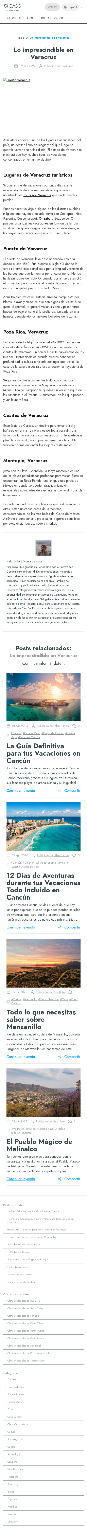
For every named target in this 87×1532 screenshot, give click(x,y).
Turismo (11, 1379)
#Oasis (64, 999)
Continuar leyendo (20, 790)
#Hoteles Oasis (31, 733)
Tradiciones (13, 1477)
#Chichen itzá (31, 863)
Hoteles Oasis (14, 1402)
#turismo (26, 1133)
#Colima (16, 999)
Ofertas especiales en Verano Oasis (25, 1331)
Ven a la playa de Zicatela (21, 1282)
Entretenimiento (15, 1394)
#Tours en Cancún (29, 737)
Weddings (12, 1507)
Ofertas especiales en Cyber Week (25, 1323)
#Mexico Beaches (48, 999)
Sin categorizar (15, 1439)
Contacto (52, 6)
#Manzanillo (30, 999)
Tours (10, 1409)
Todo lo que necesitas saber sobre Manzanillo (31, 1237)
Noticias (11, 1514)
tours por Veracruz (37, 195)
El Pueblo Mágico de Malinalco (23, 1244)
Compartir (72, 790)
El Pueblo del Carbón (18, 1252)
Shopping (12, 1484)
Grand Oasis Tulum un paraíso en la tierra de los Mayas (36, 1229)
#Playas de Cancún (52, 733)
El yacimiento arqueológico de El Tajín (27, 1259)
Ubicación (12, 1522)
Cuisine (11, 1447)
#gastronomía (48, 863)
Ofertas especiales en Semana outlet (26, 1361)
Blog (30, 18)
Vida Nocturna (15, 1469)
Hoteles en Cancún (52, 18)
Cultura (11, 1432)
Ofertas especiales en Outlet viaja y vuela (28, 1353)
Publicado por (58, 66)
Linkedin (65, 622)
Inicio (21, 38)
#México (30, 1129)
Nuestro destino (15, 1387)
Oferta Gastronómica (18, 1424)
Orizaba (45, 218)
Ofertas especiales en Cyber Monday (26, 1338)
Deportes (12, 1499)
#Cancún (16, 733)
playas (10, 1492)
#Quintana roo (30, 867)
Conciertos (12, 1462)
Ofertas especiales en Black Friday (25, 1308)
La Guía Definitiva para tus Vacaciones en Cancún (33, 1211)
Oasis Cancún (14, 1417)
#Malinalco (17, 1129)
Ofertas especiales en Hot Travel (24, 1346)
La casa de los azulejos (19, 1274)
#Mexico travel (45, 1129)
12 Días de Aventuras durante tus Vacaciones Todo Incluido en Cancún (40, 1220)
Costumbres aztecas (17, 1267)
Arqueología (13, 1454)
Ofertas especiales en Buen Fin (23, 1301)
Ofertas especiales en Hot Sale (23, 1316)
